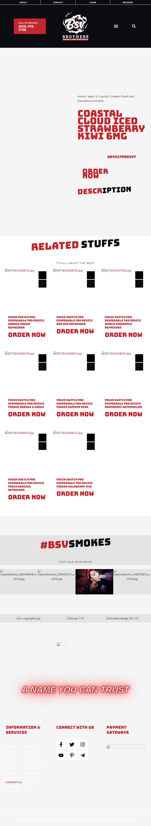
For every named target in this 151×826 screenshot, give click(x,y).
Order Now (95, 173)
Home (81, 96)
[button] (116, 26)
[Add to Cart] (42, 284)
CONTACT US (14, 782)
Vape (90, 96)
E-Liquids (102, 96)
